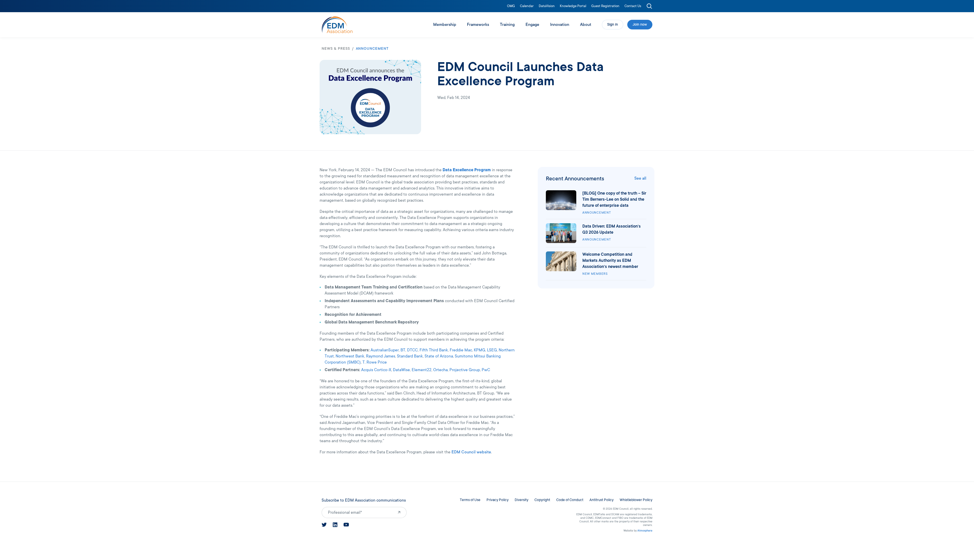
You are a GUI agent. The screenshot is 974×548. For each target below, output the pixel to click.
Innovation (559, 24)
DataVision (547, 6)
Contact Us (632, 6)
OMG (511, 6)
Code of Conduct (569, 500)
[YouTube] (346, 524)
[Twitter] (324, 524)
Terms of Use (470, 500)
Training (507, 24)
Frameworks (478, 24)
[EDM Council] (337, 24)
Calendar (527, 6)
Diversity (521, 500)
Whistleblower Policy (636, 500)
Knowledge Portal (573, 6)
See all (640, 178)
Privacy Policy (497, 500)
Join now (640, 24)
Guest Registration (605, 6)
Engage (532, 24)
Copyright (542, 500)
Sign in (612, 24)
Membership (444, 24)
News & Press (336, 48)
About (585, 24)
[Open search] (649, 6)
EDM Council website (471, 452)
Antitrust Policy (601, 500)
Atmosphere (644, 531)
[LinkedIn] (335, 524)
